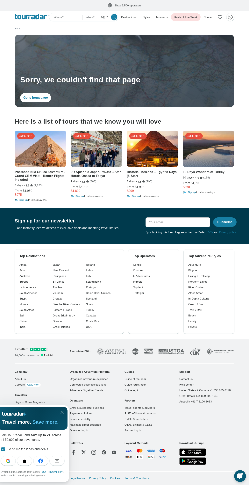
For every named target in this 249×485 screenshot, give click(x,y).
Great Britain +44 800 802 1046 (198, 395)
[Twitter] (84, 452)
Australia (24, 276)
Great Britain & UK (64, 315)
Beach (192, 315)
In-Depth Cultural (198, 298)
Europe (23, 281)
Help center (186, 384)
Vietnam (58, 292)
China (23, 321)
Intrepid (137, 281)
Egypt (22, 298)
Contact (208, 17)
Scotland (91, 298)
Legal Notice (77, 478)
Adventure (194, 264)
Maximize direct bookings (85, 424)
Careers (27, 384)
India (22, 326)
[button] (40, 200)
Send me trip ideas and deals (28, 449)
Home (18, 28)
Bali (21, 315)
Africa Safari (195, 292)
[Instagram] (94, 452)
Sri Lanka (58, 281)
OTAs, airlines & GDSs (138, 424)
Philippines (59, 276)
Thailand (58, 287)
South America (28, 292)
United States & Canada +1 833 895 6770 (205, 390)
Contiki (137, 264)
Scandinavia (93, 281)
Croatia (57, 298)
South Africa (26, 309)
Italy (88, 276)
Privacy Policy (97, 478)
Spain (89, 304)
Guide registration (135, 384)
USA (88, 326)
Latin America (27, 287)
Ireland (90, 270)
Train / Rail (195, 309)
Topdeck (138, 287)
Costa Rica (92, 321)
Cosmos (138, 270)
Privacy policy (227, 232)
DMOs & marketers (136, 419)
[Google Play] (192, 461)
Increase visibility (80, 419)
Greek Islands (61, 326)
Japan (56, 264)
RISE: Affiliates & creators (140, 413)
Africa (22, 264)
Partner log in (132, 430)
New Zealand (61, 270)
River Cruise (195, 287)
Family (192, 321)
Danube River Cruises (66, 304)
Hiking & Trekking (199, 276)
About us (20, 378)
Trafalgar (138, 292)
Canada (91, 315)
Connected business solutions (88, 384)
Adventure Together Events (86, 390)
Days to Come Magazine (30, 402)
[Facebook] (73, 452)
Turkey (90, 309)
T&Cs (209, 232)
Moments (162, 17)
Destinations (128, 17)
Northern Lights (197, 281)
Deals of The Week (185, 17)
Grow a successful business (87, 407)
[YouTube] (114, 452)
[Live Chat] (240, 476)
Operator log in (79, 430)
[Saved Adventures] (220, 17)
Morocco (24, 304)
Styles (146, 17)
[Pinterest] (104, 452)
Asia (22, 270)
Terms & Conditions (136, 478)
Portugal (91, 287)
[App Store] (192, 452)
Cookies (115, 478)
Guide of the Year (135, 378)
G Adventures (141, 276)
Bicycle (192, 270)
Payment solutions (81, 413)
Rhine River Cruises (98, 292)
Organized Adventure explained (89, 378)
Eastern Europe (62, 309)
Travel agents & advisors (139, 407)
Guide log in (131, 390)
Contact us (186, 378)
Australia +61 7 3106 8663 (195, 401)
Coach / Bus (195, 304)
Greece (57, 321)
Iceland (90, 264)
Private (192, 326)
